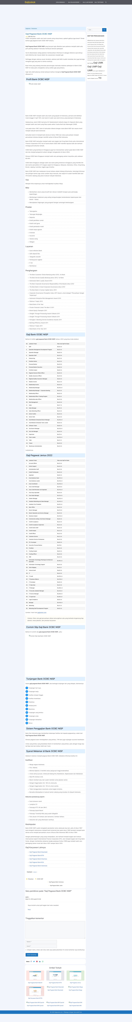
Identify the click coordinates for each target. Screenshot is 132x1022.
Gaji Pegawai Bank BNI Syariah (35, 1005)
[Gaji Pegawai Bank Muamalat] (55, 987)
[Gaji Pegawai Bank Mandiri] (35, 979)
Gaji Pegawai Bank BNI (75, 1005)
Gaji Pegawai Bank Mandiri (35, 982)
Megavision (89, 75)
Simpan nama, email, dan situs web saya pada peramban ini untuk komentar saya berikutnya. (56, 950)
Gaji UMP (92, 66)
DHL (92, 60)
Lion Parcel (93, 73)
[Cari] (104, 30)
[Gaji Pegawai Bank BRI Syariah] (55, 1002)
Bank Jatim (92, 50)
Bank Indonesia (94, 48)
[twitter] (34, 961)
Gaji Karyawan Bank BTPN (35, 998)
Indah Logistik (95, 70)
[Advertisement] (66, 15)
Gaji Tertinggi (90, 63)
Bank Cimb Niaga (97, 44)
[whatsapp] (42, 961)
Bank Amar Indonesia (95, 40)
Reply (29, 909)
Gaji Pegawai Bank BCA (36, 862)
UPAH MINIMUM (60, 2)
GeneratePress (78, 1012)
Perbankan (34, 28)
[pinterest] (36, 961)
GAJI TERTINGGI (98, 2)
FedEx (98, 60)
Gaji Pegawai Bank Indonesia (38, 866)
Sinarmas (96, 78)
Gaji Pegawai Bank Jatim (56, 885)
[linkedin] (39, 961)
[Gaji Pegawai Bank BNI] (75, 1002)
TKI (99, 78)
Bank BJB (94, 42)
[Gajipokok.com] (30, 2)
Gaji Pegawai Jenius (75, 982)
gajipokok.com (42, 612)
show (35, 872)
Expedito (95, 60)
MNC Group (94, 75)
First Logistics (102, 60)
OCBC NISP (40, 879)
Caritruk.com (103, 58)
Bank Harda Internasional (96, 46)
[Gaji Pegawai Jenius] (75, 979)
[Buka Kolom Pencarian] (106, 2)
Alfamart (89, 40)
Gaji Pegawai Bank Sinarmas (38, 859)
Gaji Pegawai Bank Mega (75, 990)
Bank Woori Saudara (96, 58)
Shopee (92, 78)
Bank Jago (100, 48)
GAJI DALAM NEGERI (73, 2)
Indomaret (101, 70)
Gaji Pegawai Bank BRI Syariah (55, 1005)
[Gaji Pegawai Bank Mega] (75, 987)
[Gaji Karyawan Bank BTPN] (35, 995)
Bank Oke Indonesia (91, 54)
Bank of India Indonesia (100, 52)
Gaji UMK (98, 62)
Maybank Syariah (98, 73)
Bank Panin (97, 54)
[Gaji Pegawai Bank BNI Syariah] (35, 1002)
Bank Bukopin (99, 42)
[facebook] (31, 961)
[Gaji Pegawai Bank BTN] (55, 979)
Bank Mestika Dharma (99, 50)
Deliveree (89, 60)
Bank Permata (95, 56)
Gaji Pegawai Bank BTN (36, 855)
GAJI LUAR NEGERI (88, 2)
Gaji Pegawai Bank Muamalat (38, 852)
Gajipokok (28, 28)
